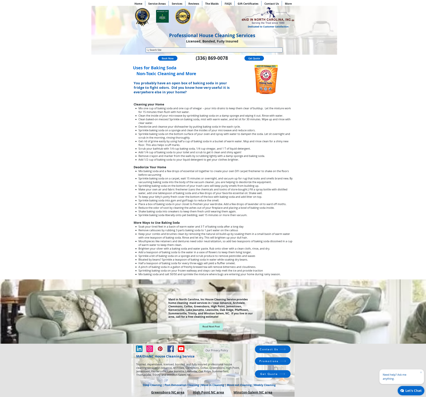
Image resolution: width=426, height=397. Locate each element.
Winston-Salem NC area (252, 392)
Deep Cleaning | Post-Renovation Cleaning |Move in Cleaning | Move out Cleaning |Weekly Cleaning (209, 385)
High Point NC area (208, 392)
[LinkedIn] (139, 349)
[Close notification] (421, 372)
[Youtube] (181, 349)
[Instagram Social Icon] (149, 349)
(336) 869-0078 (212, 58)
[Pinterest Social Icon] (160, 349)
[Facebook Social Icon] (170, 349)
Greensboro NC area (167, 392)
